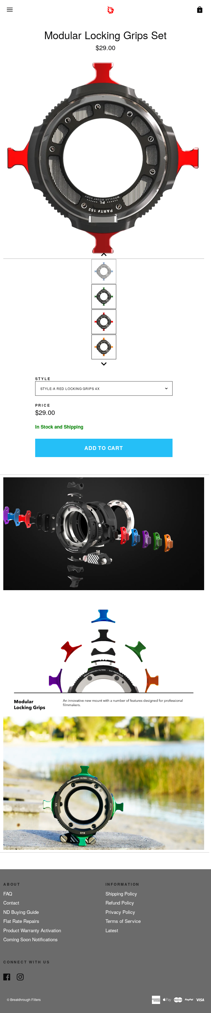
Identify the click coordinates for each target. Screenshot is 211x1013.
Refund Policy (120, 902)
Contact (11, 902)
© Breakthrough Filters (24, 999)
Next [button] (104, 364)
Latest (112, 930)
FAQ (7, 893)
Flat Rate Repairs (21, 920)
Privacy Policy (120, 911)
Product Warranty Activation (32, 930)
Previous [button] (104, 254)
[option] (103, 159)
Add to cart (103, 448)
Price (43, 405)
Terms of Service (123, 920)
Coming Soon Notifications (30, 939)
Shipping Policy (121, 893)
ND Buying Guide (21, 911)
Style (43, 378)
